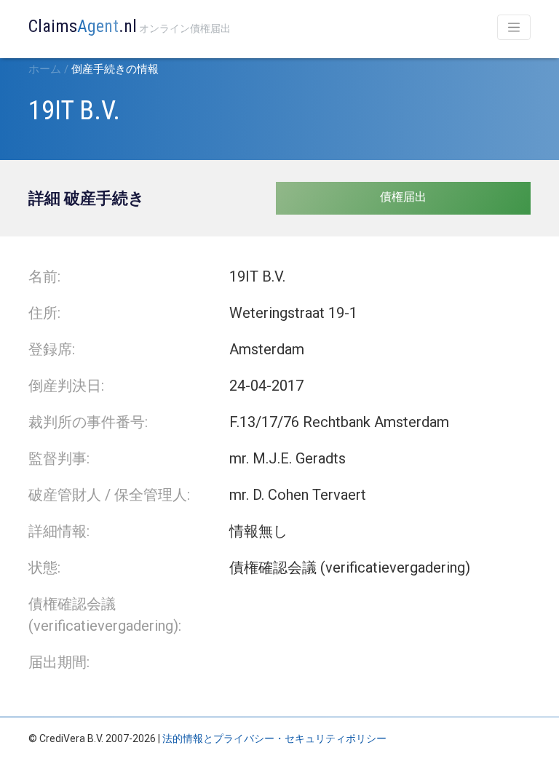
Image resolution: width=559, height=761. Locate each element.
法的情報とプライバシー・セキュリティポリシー (274, 738)
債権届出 (403, 197)
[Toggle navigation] (514, 27)
